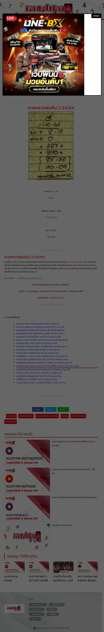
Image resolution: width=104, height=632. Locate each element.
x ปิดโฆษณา (96, 16)
